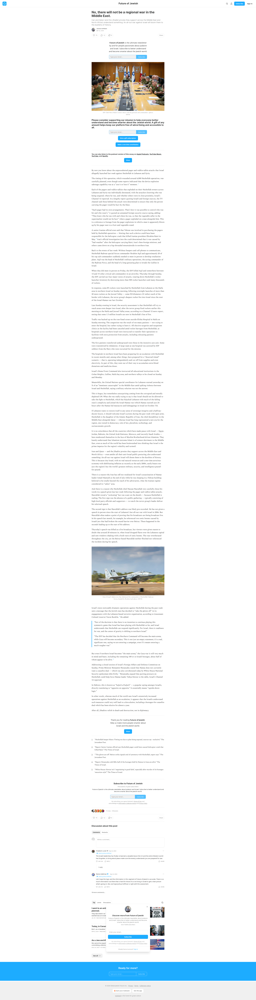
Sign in (249, 4)
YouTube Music (155, 154)
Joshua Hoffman (101, 28)
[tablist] (100, 832)
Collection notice (145, 986)
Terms (136, 986)
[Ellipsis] (163, 850)
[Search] (227, 4)
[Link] (88, 123)
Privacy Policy (143, 943)
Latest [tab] (99, 902)
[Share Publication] (231, 4)
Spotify (105, 156)
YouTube (95, 156)
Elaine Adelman (101, 874)
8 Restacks (115, 811)
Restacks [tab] (105, 832)
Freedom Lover (101, 851)
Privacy (130, 986)
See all (95, 956)
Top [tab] (94, 902)
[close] (147, 906)
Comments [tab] (96, 832)
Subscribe (239, 4)
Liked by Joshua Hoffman (104, 853)
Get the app (138, 991)
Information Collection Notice (127, 943)
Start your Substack (123, 991)
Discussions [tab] (107, 902)
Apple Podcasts (143, 154)
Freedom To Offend (106, 931)
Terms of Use (138, 941)
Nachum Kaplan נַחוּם (102, 918)
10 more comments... (98, 892)
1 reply (100, 867)
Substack (118, 996)
